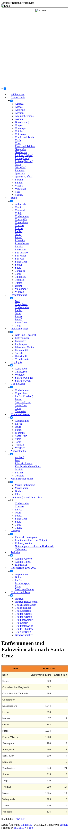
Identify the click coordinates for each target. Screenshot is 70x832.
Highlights (16, 362)
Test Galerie (21, 622)
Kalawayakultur (23, 543)
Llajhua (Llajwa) (24, 155)
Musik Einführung (25, 485)
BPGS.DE (19, 819)
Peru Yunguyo (22, 583)
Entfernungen (22, 338)
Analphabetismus (24, 116)
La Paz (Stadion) (24, 396)
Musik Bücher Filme (22, 478)
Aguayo (19, 103)
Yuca (17, 191)
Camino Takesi (23, 561)
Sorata (18, 264)
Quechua (20, 173)
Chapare (19, 125)
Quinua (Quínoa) (24, 176)
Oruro (18, 234)
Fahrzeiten (20, 341)
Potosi (18, 515)
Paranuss (19, 170)
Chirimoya (20, 134)
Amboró (19, 457)
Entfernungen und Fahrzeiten (26, 497)
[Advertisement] (35, 50)
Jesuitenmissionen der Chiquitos (32, 540)
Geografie (20, 149)
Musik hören (22, 488)
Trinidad (19, 279)
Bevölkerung (22, 122)
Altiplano (20, 109)
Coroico (19, 225)
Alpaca (19, 106)
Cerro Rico (21, 368)
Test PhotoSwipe (24, 625)
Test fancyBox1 (23, 613)
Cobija (18, 213)
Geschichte (21, 152)
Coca (18, 143)
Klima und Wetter (24, 347)
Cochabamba (22, 216)
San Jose (19, 258)
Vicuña (19, 185)
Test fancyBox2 (23, 616)
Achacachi (20, 204)
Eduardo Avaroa (23, 463)
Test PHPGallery (24, 628)
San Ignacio (21, 252)
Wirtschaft (20, 188)
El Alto (19, 228)
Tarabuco (20, 270)
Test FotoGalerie (24, 619)
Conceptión (21, 219)
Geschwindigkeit (24, 635)
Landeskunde (18, 97)
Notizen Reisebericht (26, 601)
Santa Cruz (21, 261)
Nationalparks (18, 451)
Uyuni (18, 285)
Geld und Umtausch (26, 335)
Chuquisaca (21, 304)
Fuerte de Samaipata (26, 537)
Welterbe (19, 374)
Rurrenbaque (22, 243)
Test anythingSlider (25, 604)
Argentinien (21, 574)
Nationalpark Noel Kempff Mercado (34, 546)
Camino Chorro (23, 558)
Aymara (19, 119)
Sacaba (19, 246)
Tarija (18, 273)
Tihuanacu (20, 276)
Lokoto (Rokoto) (24, 161)
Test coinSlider (23, 607)
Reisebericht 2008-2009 (23, 567)
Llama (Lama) (22, 158)
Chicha (19, 131)
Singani (19, 182)
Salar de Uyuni (23, 402)
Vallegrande (21, 288)
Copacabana (21, 222)
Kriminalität (21, 350)
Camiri (18, 207)
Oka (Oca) (20, 167)
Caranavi (20, 210)
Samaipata (20, 249)
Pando (18, 316)
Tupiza (18, 282)
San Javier (20, 255)
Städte (14, 197)
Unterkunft (21, 356)
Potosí (18, 237)
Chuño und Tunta (24, 137)
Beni (17, 301)
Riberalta (20, 240)
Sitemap (63, 824)
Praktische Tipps (19, 328)
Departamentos (19, 294)
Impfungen (21, 344)
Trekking (15, 552)
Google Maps (18, 383)
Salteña (19, 179)
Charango (20, 128)
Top (31, 827)
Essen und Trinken (25, 146)
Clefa (18, 140)
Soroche (19, 353)
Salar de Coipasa (24, 377)
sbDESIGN (20, 827)
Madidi (19, 469)
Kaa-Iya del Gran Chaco (28, 466)
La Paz (18, 231)
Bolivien (19, 577)
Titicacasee (21, 371)
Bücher (19, 491)
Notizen (19, 598)
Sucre (18, 267)
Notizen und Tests (20, 592)
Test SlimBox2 (23, 632)
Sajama (19, 472)
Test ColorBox (23, 610)
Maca (18, 164)
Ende (18, 586)
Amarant (19, 113)
